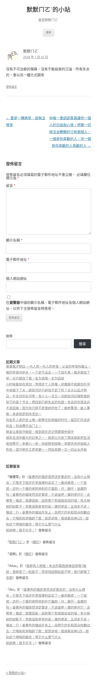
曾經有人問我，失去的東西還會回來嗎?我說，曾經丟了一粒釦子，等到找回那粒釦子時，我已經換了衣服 (48, 572)
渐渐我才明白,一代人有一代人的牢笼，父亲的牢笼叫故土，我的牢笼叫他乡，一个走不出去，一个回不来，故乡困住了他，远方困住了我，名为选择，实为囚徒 (48, 372)
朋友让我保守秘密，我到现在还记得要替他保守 (40, 432)
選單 (48, 32)
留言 (10, 186)
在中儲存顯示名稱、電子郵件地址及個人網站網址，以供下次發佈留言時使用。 (48, 305)
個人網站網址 (16, 279)
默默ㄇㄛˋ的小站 (48, 9)
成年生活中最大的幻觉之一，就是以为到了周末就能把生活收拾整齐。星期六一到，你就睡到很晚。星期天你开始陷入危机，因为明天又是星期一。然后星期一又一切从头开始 (48, 443)
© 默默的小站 (15, 673)
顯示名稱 (14, 240)
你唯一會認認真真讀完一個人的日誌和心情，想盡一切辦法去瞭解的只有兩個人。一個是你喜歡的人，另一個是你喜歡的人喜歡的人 (70, 132)
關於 (36, 542)
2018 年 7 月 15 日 (35, 57)
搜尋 (9, 336)
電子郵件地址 (17, 259)
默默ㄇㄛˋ (16, 542)
